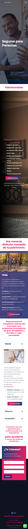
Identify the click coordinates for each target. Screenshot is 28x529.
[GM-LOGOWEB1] (6, 2)
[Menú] (26, 2)
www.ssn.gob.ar (14, 518)
